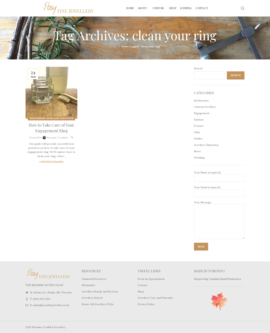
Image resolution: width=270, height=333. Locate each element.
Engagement (38, 118)
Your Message (202, 202)
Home (113, 46)
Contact (142, 285)
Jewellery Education (60, 118)
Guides (198, 138)
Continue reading (51, 161)
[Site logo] (60, 8)
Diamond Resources (94, 279)
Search (198, 68)
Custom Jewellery (205, 106)
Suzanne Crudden (57, 137)
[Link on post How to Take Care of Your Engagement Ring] (51, 93)
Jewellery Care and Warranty (155, 297)
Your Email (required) (207, 187)
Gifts (197, 132)
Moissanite (88, 285)
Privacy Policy (146, 304)
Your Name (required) (207, 172)
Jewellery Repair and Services (100, 291)
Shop (141, 291)
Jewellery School (92, 297)
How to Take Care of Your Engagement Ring (51, 127)
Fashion (199, 119)
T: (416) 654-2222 (40, 299)
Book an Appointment (151, 279)
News (197, 151)
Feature (199, 126)
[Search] (242, 8)
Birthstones (201, 100)
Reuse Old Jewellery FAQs (98, 304)
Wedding (199, 157)
